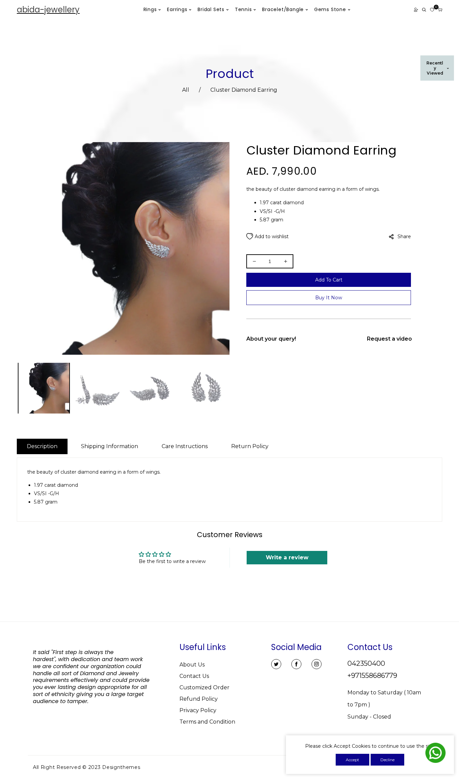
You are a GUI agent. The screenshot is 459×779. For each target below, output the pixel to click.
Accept (352, 759)
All (185, 90)
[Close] (142, 731)
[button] (424, 10)
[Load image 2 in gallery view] (98, 389)
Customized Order (204, 687)
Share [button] (404, 236)
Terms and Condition (207, 722)
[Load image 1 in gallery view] (43, 389)
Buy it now (328, 298)
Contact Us (194, 676)
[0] (432, 10)
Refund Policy (198, 699)
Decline (387, 759)
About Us (192, 664)
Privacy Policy (197, 710)
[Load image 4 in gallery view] (205, 389)
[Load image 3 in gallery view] (152, 389)
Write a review (287, 557)
